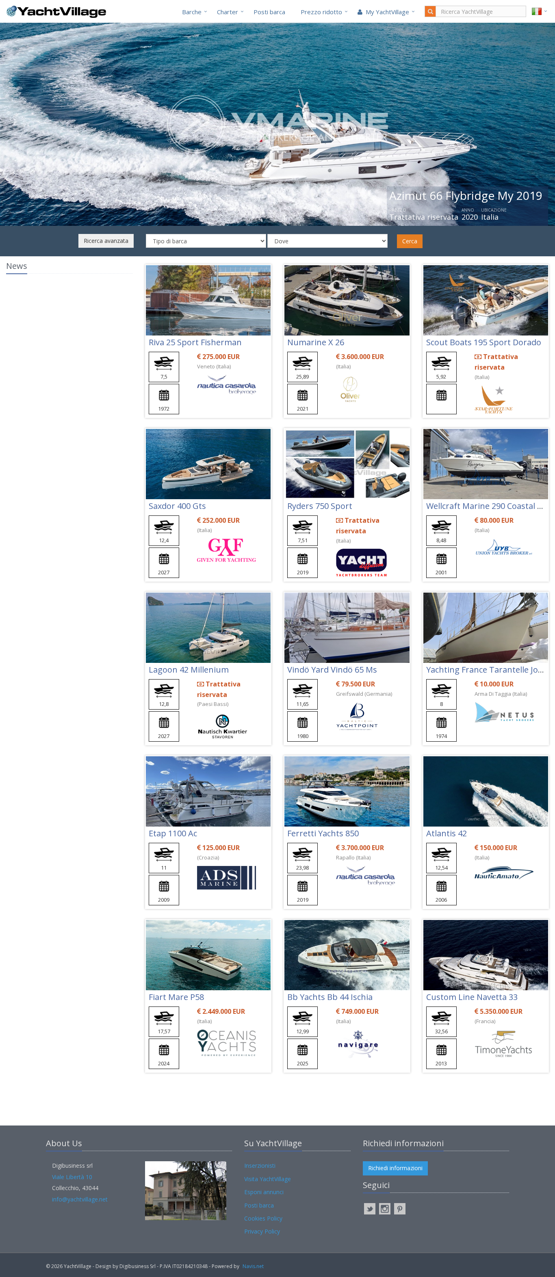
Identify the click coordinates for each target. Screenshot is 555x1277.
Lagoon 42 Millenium (189, 669)
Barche (192, 12)
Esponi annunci (264, 1192)
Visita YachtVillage (267, 1179)
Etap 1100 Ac (173, 833)
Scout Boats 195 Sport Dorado (483, 342)
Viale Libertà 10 (72, 1177)
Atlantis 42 (446, 833)
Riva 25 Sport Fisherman (195, 342)
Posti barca (269, 12)
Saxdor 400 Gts (177, 505)
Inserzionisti (259, 1165)
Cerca (409, 241)
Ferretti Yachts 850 (323, 833)
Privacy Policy (262, 1231)
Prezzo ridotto (321, 12)
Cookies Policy (263, 1218)
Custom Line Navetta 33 (472, 996)
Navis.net (253, 1266)
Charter (227, 12)
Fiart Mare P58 (176, 996)
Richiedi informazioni (395, 1168)
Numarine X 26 (315, 342)
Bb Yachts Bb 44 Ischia (330, 996)
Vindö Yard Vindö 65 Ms (332, 669)
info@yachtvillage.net (80, 1199)
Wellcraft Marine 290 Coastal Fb (486, 505)
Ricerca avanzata (106, 241)
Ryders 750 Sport (319, 505)
